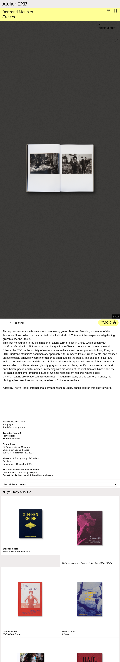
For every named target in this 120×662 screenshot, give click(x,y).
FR (108, 10)
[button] (4, 315)
